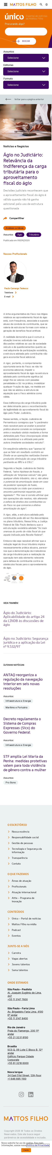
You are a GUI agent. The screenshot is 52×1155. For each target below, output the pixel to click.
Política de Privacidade (38, 1145)
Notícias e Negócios (16, 146)
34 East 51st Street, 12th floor (24, 1075)
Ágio (19, 234)
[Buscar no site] (41, 4)
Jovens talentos (21, 964)
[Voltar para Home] (23, 4)
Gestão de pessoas (22, 843)
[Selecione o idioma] (47, 4)
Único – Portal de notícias (26, 918)
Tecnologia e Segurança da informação (27, 850)
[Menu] (5, 4)
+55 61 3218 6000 (18, 1063)
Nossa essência (20, 831)
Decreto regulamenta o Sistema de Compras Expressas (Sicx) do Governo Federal (22, 726)
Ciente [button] (26, 1150)
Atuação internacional (24, 892)
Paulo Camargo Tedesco (16, 288)
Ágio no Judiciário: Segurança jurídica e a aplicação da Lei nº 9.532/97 (25, 642)
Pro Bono (11, 782)
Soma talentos (20, 970)
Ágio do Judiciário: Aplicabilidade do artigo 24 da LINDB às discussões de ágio (24, 619)
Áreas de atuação (21, 880)
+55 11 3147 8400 (17, 1018)
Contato (16, 863)
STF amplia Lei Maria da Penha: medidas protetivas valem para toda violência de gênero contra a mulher (25, 763)
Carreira (16, 952)
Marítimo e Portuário (16, 707)
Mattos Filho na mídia (24, 924)
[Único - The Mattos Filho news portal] (26, 18)
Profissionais (19, 886)
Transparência (19, 857)
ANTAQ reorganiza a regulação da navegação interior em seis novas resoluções (23, 682)
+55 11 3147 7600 (17, 999)
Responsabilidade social (25, 837)
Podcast (16, 930)
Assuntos (8, 51)
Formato (8, 78)
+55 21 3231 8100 (17, 1037)
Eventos (16, 935)
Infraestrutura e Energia (18, 700)
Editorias (8, 65)
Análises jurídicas (15, 228)
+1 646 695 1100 (16, 1078)
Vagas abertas (20, 958)
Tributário (34, 234)
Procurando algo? (15, 23)
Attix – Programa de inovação (23, 899)
